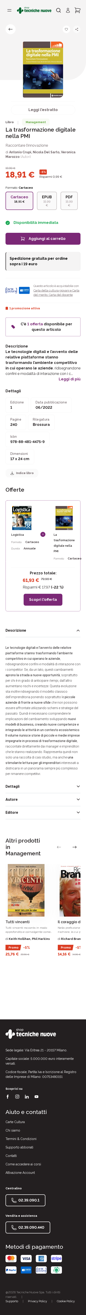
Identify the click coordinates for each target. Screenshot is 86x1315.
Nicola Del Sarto (46, 152)
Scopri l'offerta (43, 599)
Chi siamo (13, 1130)
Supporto (12, 1301)
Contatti (11, 1156)
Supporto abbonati (19, 1147)
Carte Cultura (15, 1122)
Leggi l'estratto (43, 110)
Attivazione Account (20, 1172)
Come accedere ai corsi (23, 1164)
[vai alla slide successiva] (74, 847)
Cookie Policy (66, 1301)
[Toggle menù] (9, 10)
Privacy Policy (37, 1301)
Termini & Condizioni (21, 1139)
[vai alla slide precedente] (59, 847)
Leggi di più (69, 379)
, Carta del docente (60, 295)
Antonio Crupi (20, 152)
